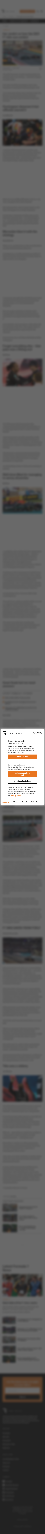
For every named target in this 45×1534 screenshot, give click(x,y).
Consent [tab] (5, 802)
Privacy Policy (16, 795)
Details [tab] (25, 802)
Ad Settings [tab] (35, 802)
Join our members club (22, 774)
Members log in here (22, 781)
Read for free (22, 757)
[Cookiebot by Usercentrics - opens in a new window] (33, 733)
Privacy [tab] (16, 802)
